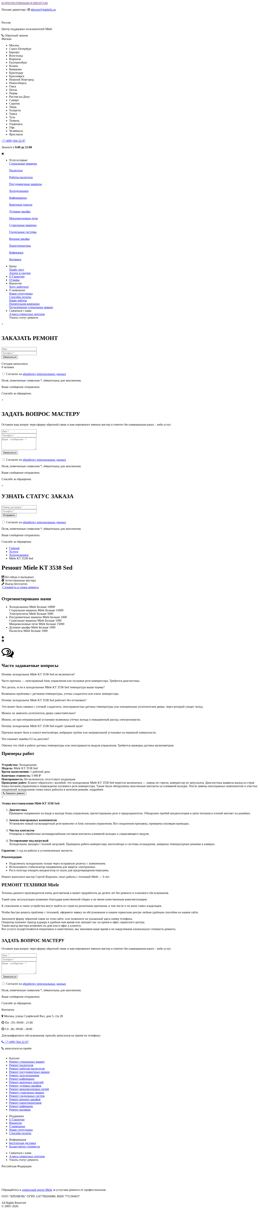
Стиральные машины (23, 163)
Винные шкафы (19, 238)
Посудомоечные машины (25, 184)
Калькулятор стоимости (24, 1146)
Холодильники (19, 191)
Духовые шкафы (19, 211)
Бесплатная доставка (22, 1143)
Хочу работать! (19, 286)
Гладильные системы (23, 232)
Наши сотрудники (21, 293)
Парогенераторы (20, 245)
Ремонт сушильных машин (26, 1092)
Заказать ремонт (15, 793)
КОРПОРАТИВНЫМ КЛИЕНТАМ (25, 3)
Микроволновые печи (23, 218)
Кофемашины (18, 197)
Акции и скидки (20, 273)
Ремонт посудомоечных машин (29, 1072)
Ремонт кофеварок (21, 1106)
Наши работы (18, 300)
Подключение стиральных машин (31, 307)
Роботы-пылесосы (21, 177)
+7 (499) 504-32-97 (13, 140)
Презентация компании (24, 303)
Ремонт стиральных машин (27, 1061)
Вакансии (15, 1123)
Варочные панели (20, 204)
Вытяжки (15, 259)
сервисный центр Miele (37, 1189)
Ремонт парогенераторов (25, 1102)
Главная (14, 548)
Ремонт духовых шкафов (25, 1085)
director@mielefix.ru (43, 9)
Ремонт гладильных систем (27, 1096)
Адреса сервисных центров (27, 314)
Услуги (13, 551)
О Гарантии (17, 276)
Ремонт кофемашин (21, 1078)
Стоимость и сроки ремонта (20, 587)
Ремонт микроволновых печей (29, 1089)
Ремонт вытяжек (20, 1109)
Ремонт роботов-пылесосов (27, 1068)
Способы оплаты (20, 297)
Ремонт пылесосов (21, 1065)
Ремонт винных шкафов (25, 1099)
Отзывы (14, 280)
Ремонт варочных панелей (26, 1082)
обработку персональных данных (44, 374)
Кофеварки (16, 252)
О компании (17, 1126)
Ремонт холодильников (24, 1075)
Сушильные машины (23, 225)
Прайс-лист (16, 269)
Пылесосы (16, 170)
